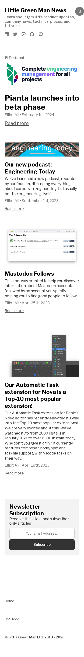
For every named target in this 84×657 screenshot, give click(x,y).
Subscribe (42, 545)
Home (9, 601)
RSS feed (12, 619)
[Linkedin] (7, 34)
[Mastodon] (23, 34)
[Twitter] (15, 34)
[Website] (40, 34)
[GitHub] (32, 34)
